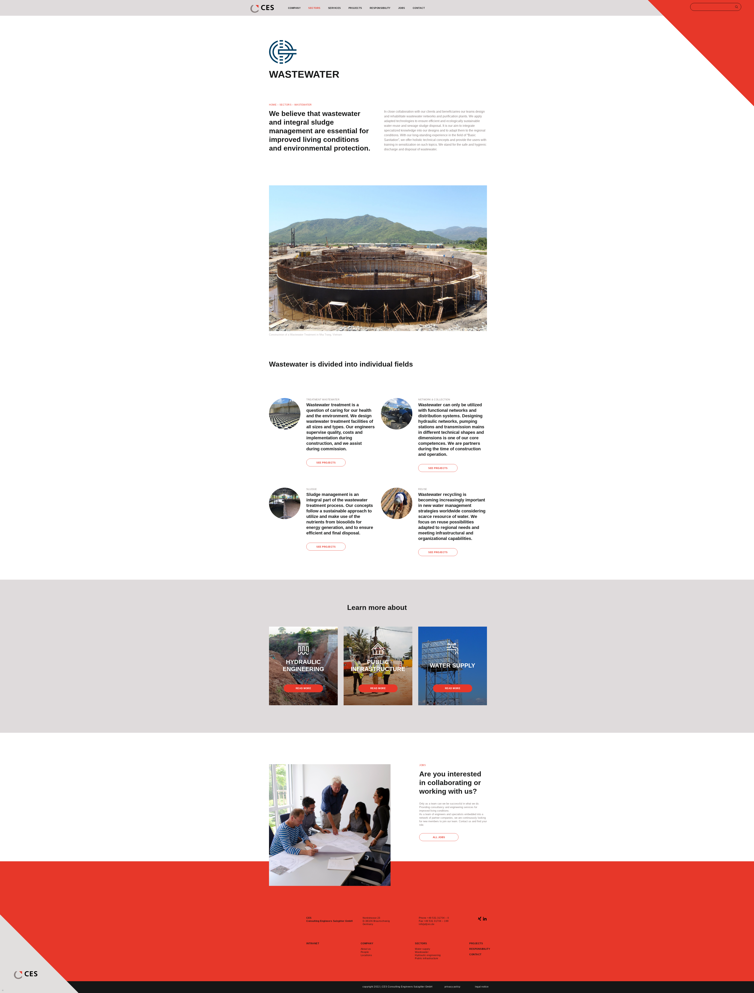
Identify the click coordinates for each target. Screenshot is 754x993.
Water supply (422, 949)
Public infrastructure (426, 958)
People (365, 952)
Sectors (314, 8)
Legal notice (482, 986)
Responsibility (380, 8)
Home (272, 104)
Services (334, 8)
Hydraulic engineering (428, 955)
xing (479, 918)
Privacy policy (452, 986)
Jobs (401, 8)
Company (294, 8)
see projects (326, 462)
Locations (366, 955)
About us (366, 949)
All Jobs (439, 837)
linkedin (484, 918)
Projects (355, 8)
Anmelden (3, 990)
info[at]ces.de (426, 924)
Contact (419, 8)
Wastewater (421, 952)
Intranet (312, 943)
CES (262, 9)
